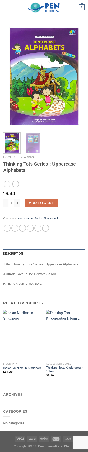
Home (7, 157)
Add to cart (41, 203)
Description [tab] (13, 253)
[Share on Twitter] (22, 228)
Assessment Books (30, 218)
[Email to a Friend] (30, 228)
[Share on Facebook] (14, 228)
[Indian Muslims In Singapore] (22, 335)
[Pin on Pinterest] (37, 228)
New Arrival (26, 157)
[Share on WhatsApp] (7, 228)
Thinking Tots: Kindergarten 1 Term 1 (64, 369)
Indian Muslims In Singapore (22, 367)
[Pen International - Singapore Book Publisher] (44, 7)
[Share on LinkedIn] (45, 228)
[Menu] (5, 7)
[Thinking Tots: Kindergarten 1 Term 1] (65, 335)
